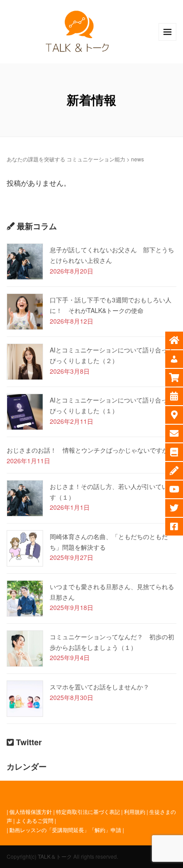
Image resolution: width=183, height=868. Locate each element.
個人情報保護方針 (30, 811)
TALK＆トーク (55, 856)
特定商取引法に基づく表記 (88, 811)
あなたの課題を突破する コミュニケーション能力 (66, 159)
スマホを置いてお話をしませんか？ (99, 686)
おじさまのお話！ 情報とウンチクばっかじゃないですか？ (91, 450)
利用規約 (134, 811)
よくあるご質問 (34, 820)
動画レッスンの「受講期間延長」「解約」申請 (65, 829)
